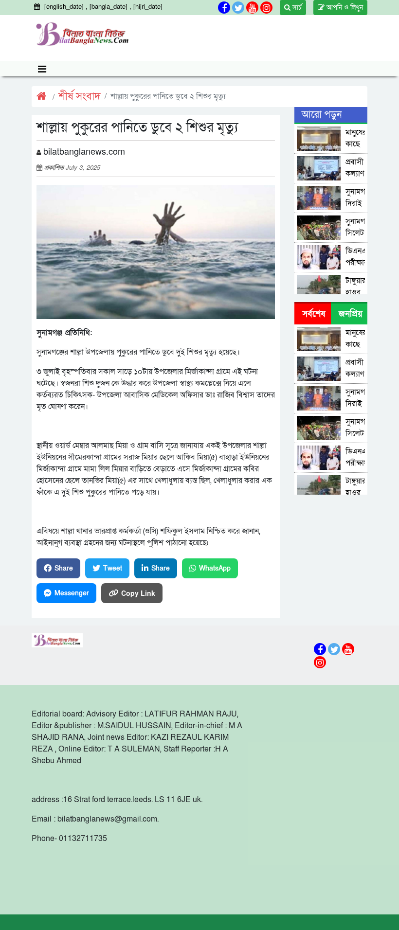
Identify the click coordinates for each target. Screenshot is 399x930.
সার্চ (296, 7)
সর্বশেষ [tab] (313, 314)
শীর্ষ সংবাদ (79, 96)
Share (63, 568)
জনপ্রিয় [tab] (351, 314)
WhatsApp (215, 568)
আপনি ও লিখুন (344, 7)
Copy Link (138, 593)
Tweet (112, 568)
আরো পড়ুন (322, 114)
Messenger (71, 593)
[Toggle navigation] (42, 68)
